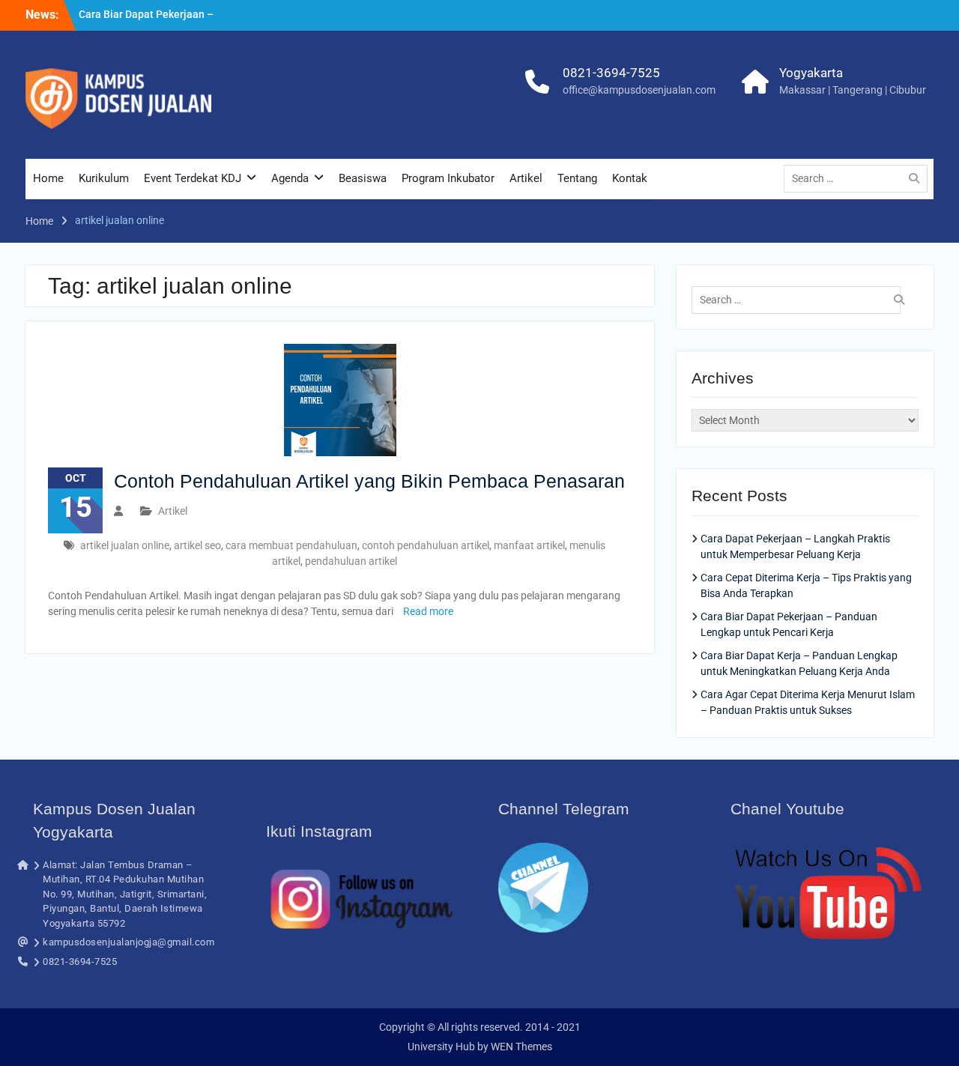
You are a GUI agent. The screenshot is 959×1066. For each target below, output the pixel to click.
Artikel (525, 178)
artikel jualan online (124, 545)
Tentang (577, 178)
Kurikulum (104, 178)
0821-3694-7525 (611, 72)
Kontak (629, 178)
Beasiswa (363, 178)
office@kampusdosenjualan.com (639, 90)
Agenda (290, 178)
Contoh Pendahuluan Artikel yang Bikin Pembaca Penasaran (369, 480)
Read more (428, 611)
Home (48, 178)
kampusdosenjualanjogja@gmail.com (128, 942)
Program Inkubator (448, 178)
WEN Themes (521, 1047)
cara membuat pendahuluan (291, 545)
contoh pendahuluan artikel (425, 545)
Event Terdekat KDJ (192, 178)
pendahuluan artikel (351, 561)
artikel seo (197, 545)
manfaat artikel (529, 545)
